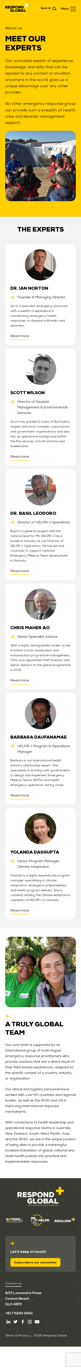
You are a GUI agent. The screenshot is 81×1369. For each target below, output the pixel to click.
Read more (19, 336)
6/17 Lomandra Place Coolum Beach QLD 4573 (23, 1298)
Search (46, 8)
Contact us (13, 1283)
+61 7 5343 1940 (19, 1313)
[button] (68, 8)
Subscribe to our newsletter (35, 1262)
